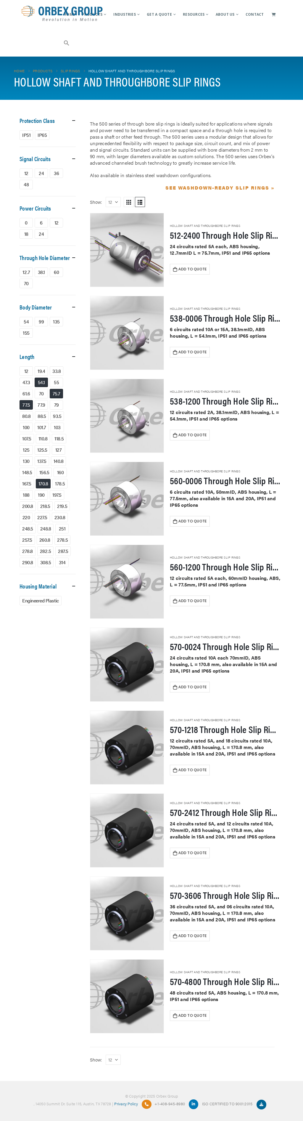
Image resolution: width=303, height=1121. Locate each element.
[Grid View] (129, 202)
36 (56, 173)
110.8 (43, 438)
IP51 (26, 134)
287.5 (63, 551)
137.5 (41, 461)
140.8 (59, 461)
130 (26, 461)
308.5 (45, 562)
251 (62, 528)
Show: (96, 202)
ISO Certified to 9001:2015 (228, 1103)
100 (26, 427)
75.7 (56, 393)
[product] (127, 250)
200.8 (27, 506)
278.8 (27, 551)
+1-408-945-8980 (169, 1103)
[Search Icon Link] (67, 42)
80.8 (26, 416)
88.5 (42, 416)
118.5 (59, 438)
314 (62, 562)
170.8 (43, 483)
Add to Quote (192, 269)
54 (26, 321)
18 (26, 233)
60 (56, 272)
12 (26, 173)
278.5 (62, 539)
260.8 (44, 539)
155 (26, 332)
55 (56, 382)
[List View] (140, 202)
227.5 (42, 517)
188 (26, 494)
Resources (193, 14)
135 (56, 321)
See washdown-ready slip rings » (220, 187)
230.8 (59, 517)
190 (41, 494)
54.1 (41, 382)
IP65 (42, 134)
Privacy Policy (126, 1103)
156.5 (44, 472)
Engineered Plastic (40, 600)
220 (26, 517)
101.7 (41, 427)
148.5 (27, 472)
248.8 (45, 528)
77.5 (26, 404)
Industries (124, 14)
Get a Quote (159, 14)
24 (41, 173)
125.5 (42, 449)
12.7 (26, 272)
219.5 (62, 506)
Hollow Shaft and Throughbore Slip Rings (205, 226)
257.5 (27, 539)
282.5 (45, 551)
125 (26, 449)
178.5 (60, 483)
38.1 (41, 272)
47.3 (26, 382)
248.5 (27, 528)
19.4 (41, 371)
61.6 (26, 393)
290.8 (27, 562)
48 (26, 184)
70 (26, 283)
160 (60, 472)
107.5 (26, 438)
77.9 (41, 404)
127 (58, 449)
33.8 (56, 371)
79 (56, 404)
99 (41, 321)
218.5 (45, 506)
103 (57, 427)
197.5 (57, 494)
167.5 (26, 483)
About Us (225, 14)
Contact (255, 14)
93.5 (57, 416)
